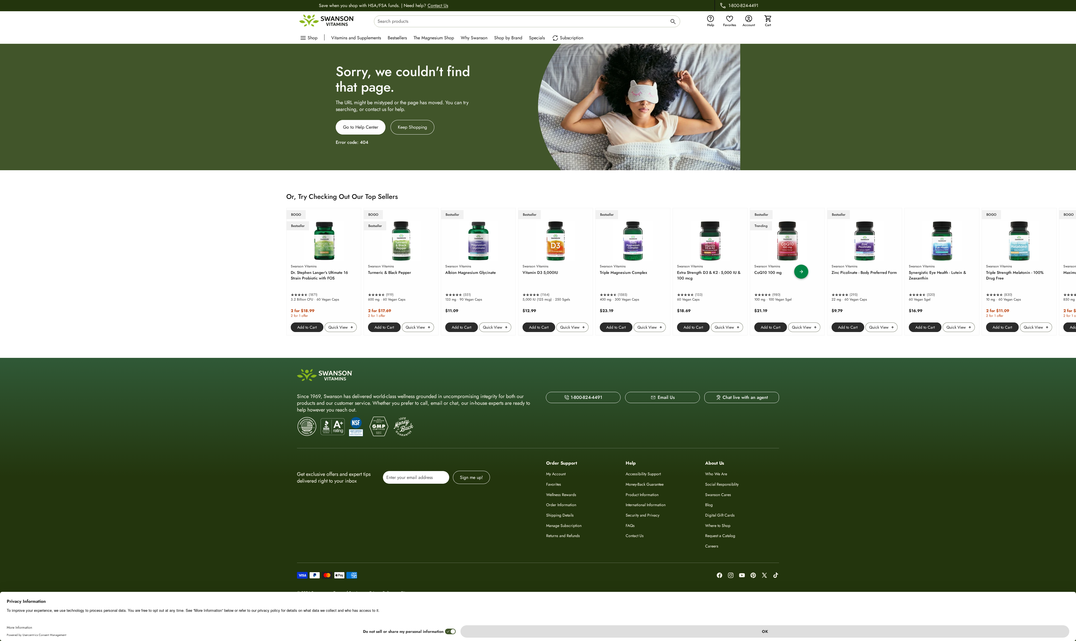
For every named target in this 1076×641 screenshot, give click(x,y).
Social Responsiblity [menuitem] (722, 484)
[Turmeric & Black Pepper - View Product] (401, 271)
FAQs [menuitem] (630, 525)
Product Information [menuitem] (642, 494)
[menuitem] (357, 37)
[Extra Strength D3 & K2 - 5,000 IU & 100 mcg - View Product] (710, 271)
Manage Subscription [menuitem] (564, 525)
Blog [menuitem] (709, 505)
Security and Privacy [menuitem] (642, 515)
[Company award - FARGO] (307, 426)
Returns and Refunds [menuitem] (563, 535)
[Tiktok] (775, 575)
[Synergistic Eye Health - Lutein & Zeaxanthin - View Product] (941, 271)
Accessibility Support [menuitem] (643, 474)
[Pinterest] (753, 575)
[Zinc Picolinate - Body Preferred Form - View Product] (864, 271)
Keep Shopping (412, 127)
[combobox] (527, 21)
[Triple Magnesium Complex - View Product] (632, 271)
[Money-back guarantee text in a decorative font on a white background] (403, 427)
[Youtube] (742, 575)
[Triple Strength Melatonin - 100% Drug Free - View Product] (1019, 271)
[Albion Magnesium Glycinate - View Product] (478, 271)
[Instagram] (730, 575)
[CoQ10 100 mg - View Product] (787, 271)
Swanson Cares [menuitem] (718, 494)
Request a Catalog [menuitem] (720, 535)
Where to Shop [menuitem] (717, 525)
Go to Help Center (360, 127)
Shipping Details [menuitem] (560, 515)
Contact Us (438, 5)
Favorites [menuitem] (553, 484)
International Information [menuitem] (646, 505)
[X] (764, 575)
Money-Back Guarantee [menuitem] (645, 484)
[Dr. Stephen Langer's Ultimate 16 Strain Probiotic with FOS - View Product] (323, 271)
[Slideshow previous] (275, 272)
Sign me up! (471, 477)
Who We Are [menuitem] (716, 474)
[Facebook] (719, 575)
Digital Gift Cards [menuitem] (720, 515)
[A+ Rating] (333, 426)
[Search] (673, 22)
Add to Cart (307, 327)
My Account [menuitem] (556, 474)
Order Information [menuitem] (561, 505)
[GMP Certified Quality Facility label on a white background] (378, 427)
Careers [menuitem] (711, 546)
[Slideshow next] (801, 272)
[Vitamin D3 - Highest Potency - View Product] (555, 271)
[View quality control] (356, 426)
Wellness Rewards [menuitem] (561, 494)
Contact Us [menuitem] (635, 535)
